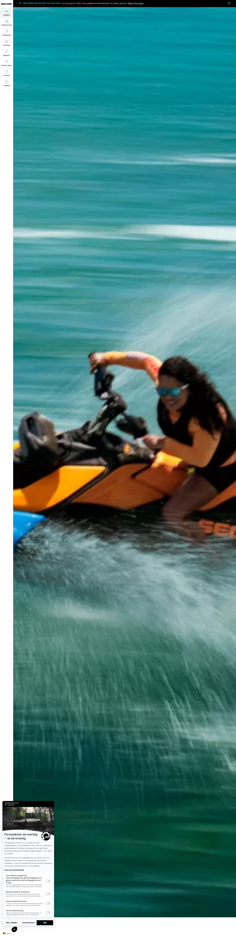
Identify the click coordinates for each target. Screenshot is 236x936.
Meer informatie (135, 3)
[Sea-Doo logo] (6, 4)
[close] (228, 3)
